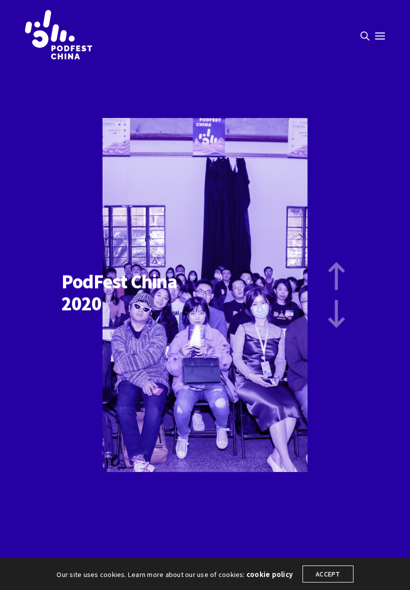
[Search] (365, 36)
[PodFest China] (58, 35)
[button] (336, 276)
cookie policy (269, 574)
